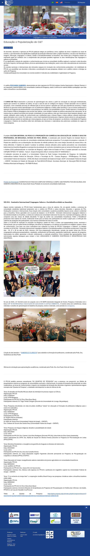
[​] (47, 532)
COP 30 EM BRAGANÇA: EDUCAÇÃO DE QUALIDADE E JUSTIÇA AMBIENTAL (33, 304)
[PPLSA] (9, 2)
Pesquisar (82, 2)
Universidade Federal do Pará (21, 36)
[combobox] (69, 2)
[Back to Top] (86, 507)
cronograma (70, 306)
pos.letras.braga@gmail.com (40, 534)
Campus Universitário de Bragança (44, 36)
